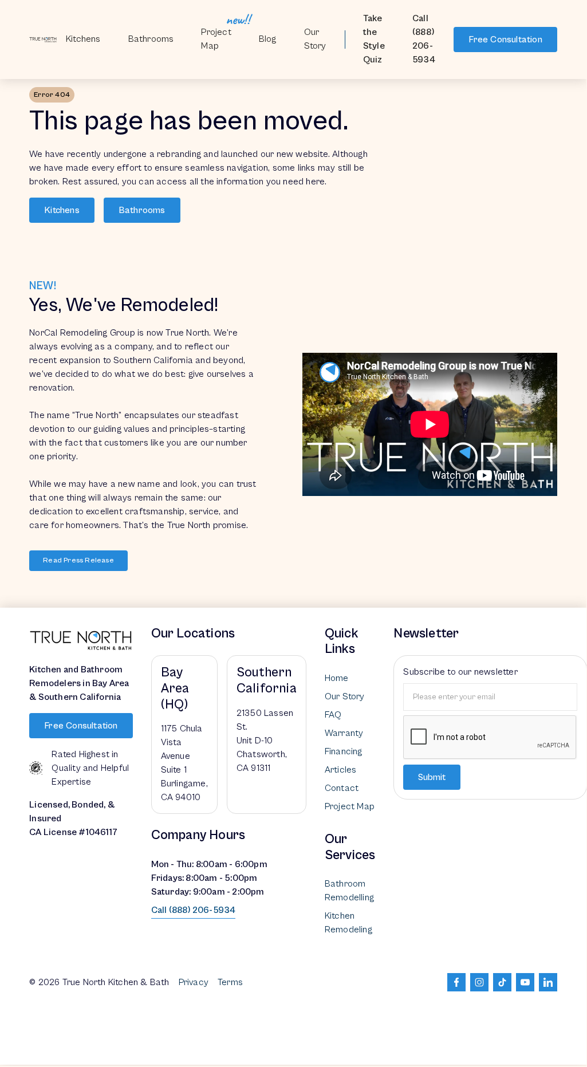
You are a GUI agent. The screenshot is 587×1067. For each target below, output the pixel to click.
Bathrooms (142, 210)
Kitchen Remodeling (348, 923)
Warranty (344, 733)
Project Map (216, 39)
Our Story (315, 39)
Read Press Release (78, 560)
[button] (151, 39)
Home (337, 678)
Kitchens (83, 39)
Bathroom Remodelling (349, 891)
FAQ (333, 715)
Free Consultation (505, 39)
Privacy (193, 982)
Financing (344, 751)
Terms (230, 982)
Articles (341, 770)
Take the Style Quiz (374, 39)
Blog (268, 39)
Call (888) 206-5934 (423, 39)
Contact (341, 788)
